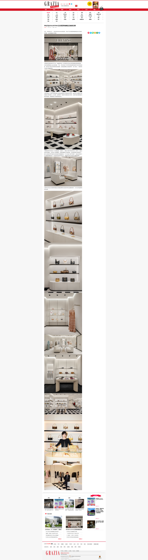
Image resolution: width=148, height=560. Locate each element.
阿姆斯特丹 (82, 19)
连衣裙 (68, 546)
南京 (65, 17)
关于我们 (62, 550)
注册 (64, 4)
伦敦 (98, 12)
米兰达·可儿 (46, 546)
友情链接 (77, 550)
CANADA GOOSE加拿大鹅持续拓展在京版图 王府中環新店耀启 (73, 537)
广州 (57, 14)
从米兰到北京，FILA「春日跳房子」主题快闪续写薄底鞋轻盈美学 (69, 510)
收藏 (67, 4)
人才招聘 (69, 550)
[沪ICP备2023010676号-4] (65, 556)
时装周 (79, 546)
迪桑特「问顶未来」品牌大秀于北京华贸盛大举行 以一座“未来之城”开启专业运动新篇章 (52, 533)
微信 (93, 33)
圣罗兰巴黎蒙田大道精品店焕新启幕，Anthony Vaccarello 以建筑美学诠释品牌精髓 (80, 510)
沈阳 (82, 17)
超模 (51, 546)
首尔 (48, 14)
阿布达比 (65, 14)
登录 (61, 4)
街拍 (54, 546)
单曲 (61, 546)
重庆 (98, 17)
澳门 (98, 19)
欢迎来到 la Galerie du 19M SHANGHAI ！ (59, 510)
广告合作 (73, 550)
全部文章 (48, 12)
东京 (82, 14)
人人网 (99, 33)
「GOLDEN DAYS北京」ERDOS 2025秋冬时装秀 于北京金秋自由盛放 (73, 533)
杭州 (57, 21)
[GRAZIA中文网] (52, 4)
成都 (57, 17)
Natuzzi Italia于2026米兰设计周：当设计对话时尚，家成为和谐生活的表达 (49, 510)
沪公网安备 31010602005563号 (75, 556)
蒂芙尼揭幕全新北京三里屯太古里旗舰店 (52, 535)
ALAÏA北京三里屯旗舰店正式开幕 (72, 531)
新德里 (90, 14)
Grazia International (64, 554)
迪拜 (48, 17)
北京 (73, 12)
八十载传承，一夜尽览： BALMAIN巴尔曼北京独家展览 (73, 535)
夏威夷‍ (90, 19)
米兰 (57, 12)
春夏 (57, 546)
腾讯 (91, 33)
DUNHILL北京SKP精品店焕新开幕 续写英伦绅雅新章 (52, 537)
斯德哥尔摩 (99, 14)
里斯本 (57, 19)
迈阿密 (73, 19)
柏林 (73, 14)
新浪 (89, 33)
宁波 (73, 17)
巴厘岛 (65, 19)
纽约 (90, 12)
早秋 (64, 546)
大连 (90, 17)
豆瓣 (97, 33)
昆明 (48, 19)
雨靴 (72, 546)
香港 (48, 21)
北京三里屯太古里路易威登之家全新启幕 (52, 531)
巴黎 (82, 12)
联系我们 (66, 550)
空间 (95, 33)
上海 (65, 12)
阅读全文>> (97, 506)
